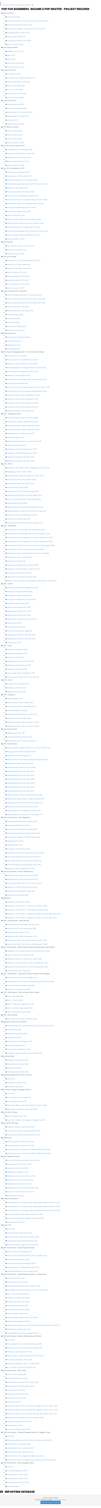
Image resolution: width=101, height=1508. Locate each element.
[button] (7, 5)
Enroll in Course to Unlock (50, 1502)
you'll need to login (59, 1500)
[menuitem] (0, 3)
